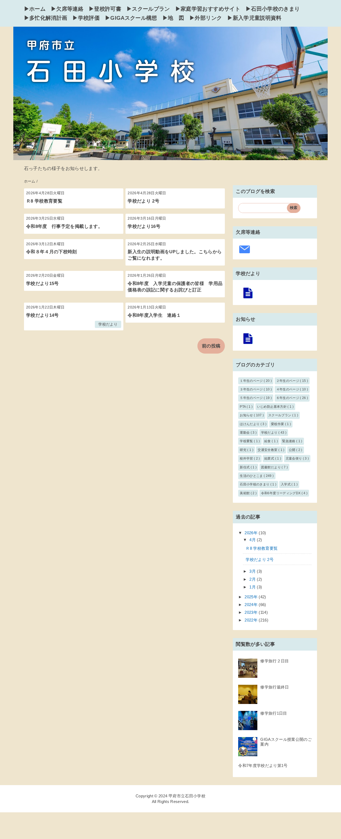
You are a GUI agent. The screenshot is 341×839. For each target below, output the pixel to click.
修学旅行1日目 (273, 713)
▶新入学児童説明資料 (254, 18)
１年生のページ (252, 381)
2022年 (252, 620)
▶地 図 (173, 18)
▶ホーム (35, 9)
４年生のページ (288, 389)
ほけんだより (250, 424)
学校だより (107, 324)
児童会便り (294, 458)
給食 (268, 441)
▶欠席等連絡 (67, 9)
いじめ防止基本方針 (272, 407)
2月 (253, 579)
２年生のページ (288, 381)
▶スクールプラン (148, 9)
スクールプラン (280, 415)
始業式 (269, 458)
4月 (253, 539)
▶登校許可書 (105, 9)
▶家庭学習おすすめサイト (207, 9)
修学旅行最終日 (274, 687)
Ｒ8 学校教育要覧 (44, 201)
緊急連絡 (289, 441)
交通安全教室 (268, 450)
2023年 (252, 612)
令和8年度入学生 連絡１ (154, 315)
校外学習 (247, 458)
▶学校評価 (86, 18)
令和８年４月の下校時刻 (51, 251)
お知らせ (247, 415)
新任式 (245, 467)
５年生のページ (252, 398)
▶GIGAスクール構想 (131, 18)
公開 (292, 450)
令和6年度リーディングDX (281, 493)
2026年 (252, 533)
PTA (243, 407)
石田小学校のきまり (255, 484)
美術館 (245, 493)
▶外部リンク (205, 18)
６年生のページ (288, 398)
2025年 (252, 597)
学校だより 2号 (143, 201)
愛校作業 (278, 424)
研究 (243, 450)
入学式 (286, 484)
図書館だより (271, 467)
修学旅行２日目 (274, 661)
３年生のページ (252, 389)
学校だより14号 (42, 315)
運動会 (245, 432)
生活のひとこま (252, 476)
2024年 (252, 604)
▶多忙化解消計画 (45, 18)
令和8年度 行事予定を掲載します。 (64, 226)
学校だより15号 (42, 283)
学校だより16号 (144, 226)
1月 (253, 587)
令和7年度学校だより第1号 (262, 765)
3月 (253, 571)
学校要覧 (247, 441)
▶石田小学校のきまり (273, 9)
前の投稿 (211, 346)
